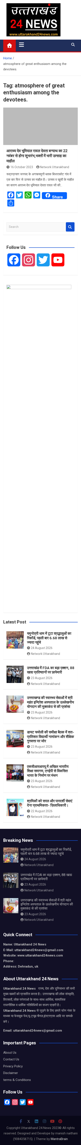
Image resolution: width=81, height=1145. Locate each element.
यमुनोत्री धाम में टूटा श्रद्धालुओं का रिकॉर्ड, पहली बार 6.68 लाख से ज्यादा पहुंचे (49, 637)
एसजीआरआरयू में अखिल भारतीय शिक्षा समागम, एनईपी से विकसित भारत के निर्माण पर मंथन (47, 771)
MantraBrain (59, 1139)
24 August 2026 (41, 648)
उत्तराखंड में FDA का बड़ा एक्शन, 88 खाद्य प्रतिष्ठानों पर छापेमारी (50, 670)
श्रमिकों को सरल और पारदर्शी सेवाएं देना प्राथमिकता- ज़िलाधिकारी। (49, 803)
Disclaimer (10, 1073)
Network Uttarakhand (54, 167)
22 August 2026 (41, 811)
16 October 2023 (21, 167)
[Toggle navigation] (21, 45)
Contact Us (11, 1059)
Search (70, 227)
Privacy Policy (13, 1066)
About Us (9, 1053)
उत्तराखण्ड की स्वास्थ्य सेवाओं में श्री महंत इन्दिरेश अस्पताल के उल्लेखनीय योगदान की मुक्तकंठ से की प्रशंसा (50, 702)
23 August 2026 (41, 678)
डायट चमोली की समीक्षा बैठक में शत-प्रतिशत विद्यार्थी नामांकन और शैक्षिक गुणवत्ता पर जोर (50, 736)
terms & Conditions (17, 1080)
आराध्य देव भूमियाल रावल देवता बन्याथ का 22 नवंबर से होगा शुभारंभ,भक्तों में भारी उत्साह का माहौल (36, 155)
